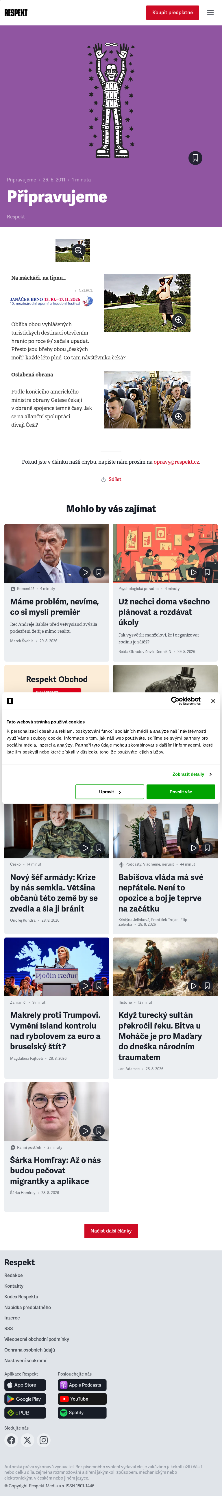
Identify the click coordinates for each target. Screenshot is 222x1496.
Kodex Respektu (21, 1297)
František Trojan (165, 920)
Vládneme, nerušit (158, 864)
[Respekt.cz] (16, 12)
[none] (79, 251)
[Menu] (210, 13)
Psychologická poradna (139, 588)
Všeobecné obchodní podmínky (36, 1339)
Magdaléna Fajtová (26, 1058)
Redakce (13, 1275)
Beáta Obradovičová (136, 651)
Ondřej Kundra (23, 920)
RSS (8, 1329)
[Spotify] (82, 1413)
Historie (125, 1002)
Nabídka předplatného (27, 1308)
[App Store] (25, 1385)
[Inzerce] (51, 301)
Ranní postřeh (29, 1147)
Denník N (163, 651)
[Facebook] (11, 1445)
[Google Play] (25, 1399)
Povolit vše (181, 791)
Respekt (16, 217)
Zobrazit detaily (188, 774)
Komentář (25, 588)
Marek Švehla (22, 641)
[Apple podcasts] (82, 1385)
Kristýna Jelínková (134, 920)
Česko (15, 864)
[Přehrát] (85, 572)
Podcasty (133, 864)
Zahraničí (18, 1002)
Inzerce (12, 1318)
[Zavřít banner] (213, 701)
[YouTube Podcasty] (82, 1399)
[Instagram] (44, 1445)
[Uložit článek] (195, 158)
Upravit (106, 791)
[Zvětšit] (73, 250)
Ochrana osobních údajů (29, 1350)
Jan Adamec (129, 1069)
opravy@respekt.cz (176, 462)
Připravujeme (21, 180)
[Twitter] (27, 1445)
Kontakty (13, 1286)
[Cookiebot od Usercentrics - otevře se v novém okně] (175, 701)
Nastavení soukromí (25, 1361)
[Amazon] (25, 1413)
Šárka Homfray (22, 1193)
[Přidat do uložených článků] (99, 572)
